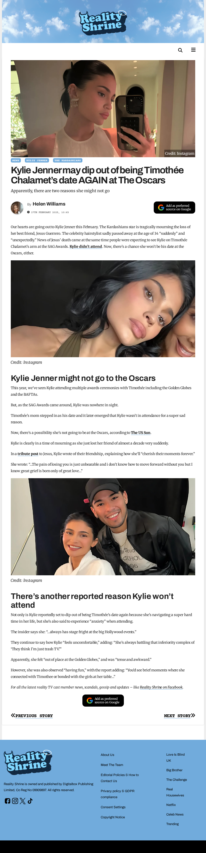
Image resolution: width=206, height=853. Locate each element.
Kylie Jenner (36, 160)
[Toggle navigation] (193, 49)
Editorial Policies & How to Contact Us (120, 778)
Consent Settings (113, 807)
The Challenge (176, 780)
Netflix (171, 805)
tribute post (28, 454)
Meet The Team (112, 765)
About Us (107, 755)
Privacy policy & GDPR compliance (117, 794)
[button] (180, 50)
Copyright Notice (113, 817)
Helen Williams (49, 204)
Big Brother (174, 770)
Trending (172, 824)
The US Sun (140, 432)
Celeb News (175, 814)
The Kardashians (68, 160)
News (15, 160)
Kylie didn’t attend (86, 246)
